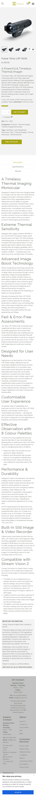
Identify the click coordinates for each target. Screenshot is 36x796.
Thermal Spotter (16, 135)
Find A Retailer (11, 142)
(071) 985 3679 (11, 738)
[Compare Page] (12, 117)
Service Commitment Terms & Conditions (26, 761)
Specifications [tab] (18, 167)
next (30, 28)
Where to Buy (24, 749)
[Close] (34, 775)
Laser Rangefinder (20, 130)
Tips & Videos (24, 727)
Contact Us (23, 724)
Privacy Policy (24, 767)
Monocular (5, 132)
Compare (6, 117)
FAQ (20, 730)
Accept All (18, 792)
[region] (18, 784)
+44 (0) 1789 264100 (19, 695)
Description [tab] (18, 162)
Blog (21, 733)
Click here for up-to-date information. (17, 667)
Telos (12, 132)
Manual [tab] (18, 171)
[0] (27, 3)
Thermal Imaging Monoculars (11, 127)
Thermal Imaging (24, 124)
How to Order (24, 746)
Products (14, 124)
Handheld (9, 130)
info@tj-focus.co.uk (20, 698)
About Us (22, 721)
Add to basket (20, 112)
